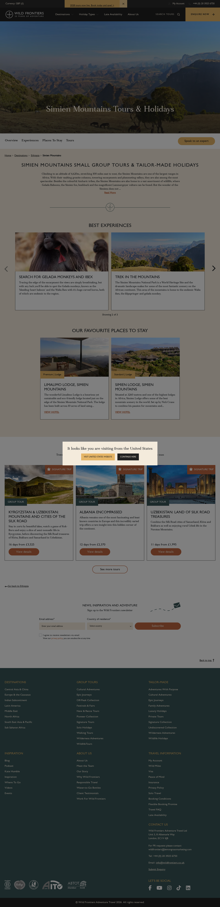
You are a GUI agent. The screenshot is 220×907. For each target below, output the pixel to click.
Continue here (128, 457)
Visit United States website (98, 457)
